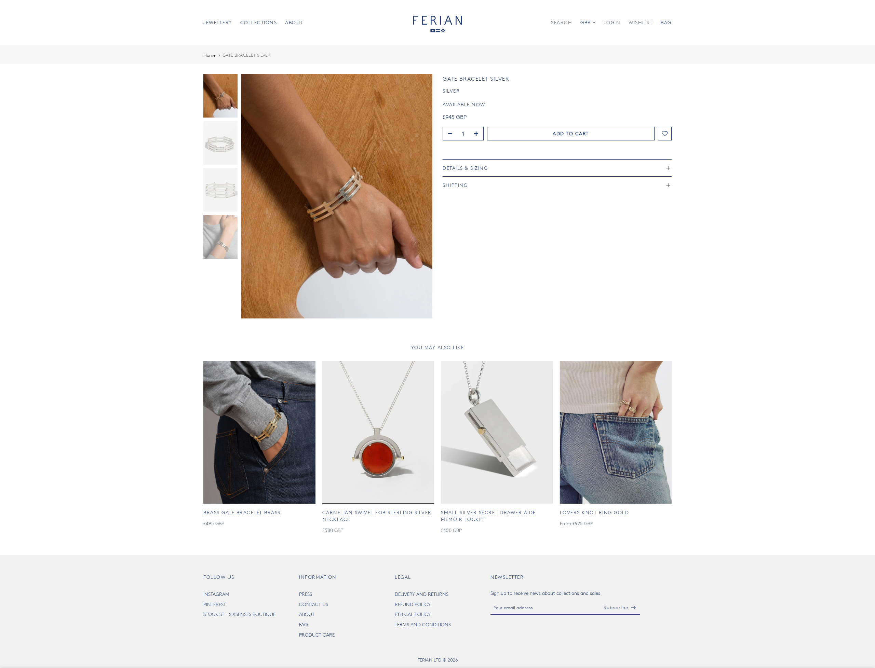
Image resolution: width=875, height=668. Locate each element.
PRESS (305, 594)
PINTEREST (214, 604)
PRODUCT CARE (317, 635)
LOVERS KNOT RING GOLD (594, 513)
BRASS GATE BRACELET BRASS (242, 513)
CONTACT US (313, 604)
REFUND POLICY (413, 604)
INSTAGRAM (216, 594)
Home (209, 55)
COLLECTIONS (258, 22)
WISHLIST (640, 22)
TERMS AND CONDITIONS (423, 624)
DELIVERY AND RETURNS (421, 594)
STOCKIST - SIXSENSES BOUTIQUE (239, 614)
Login (612, 22)
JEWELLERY (217, 22)
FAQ (303, 624)
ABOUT (294, 22)
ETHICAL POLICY (413, 614)
